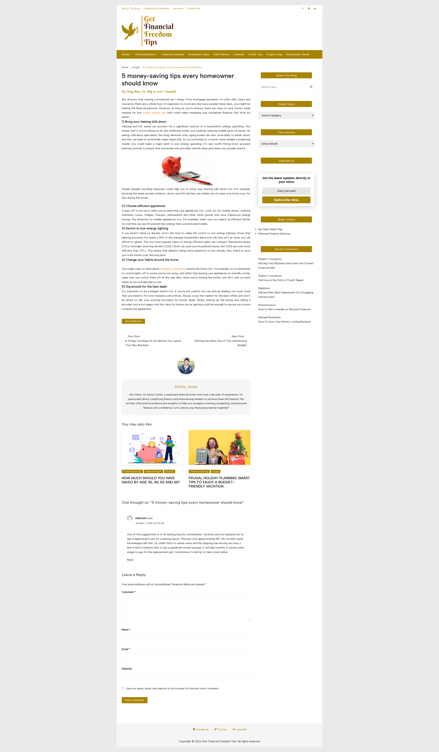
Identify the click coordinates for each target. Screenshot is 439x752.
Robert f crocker (268, 259)
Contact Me (193, 8)
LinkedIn (240, 729)
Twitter (222, 729)
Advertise (178, 8)
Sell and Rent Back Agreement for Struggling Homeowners (285, 295)
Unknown (140, 518)
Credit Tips (255, 54)
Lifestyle (238, 54)
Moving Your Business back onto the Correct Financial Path (286, 265)
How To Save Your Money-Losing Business (284, 321)
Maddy (262, 288)
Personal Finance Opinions (274, 233)
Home (125, 54)
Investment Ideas (198, 54)
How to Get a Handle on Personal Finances (284, 309)
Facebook (202, 729)
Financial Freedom (172, 54)
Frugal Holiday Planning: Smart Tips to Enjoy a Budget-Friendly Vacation (219, 482)
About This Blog (131, 8)
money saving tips (154, 112)
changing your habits (173, 268)
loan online (221, 552)
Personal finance (145, 54)
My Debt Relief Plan (270, 229)
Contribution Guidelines (156, 8)
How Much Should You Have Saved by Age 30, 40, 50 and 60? (151, 480)
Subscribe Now (286, 200)
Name (126, 629)
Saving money (133, 321)
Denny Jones (134, 91)
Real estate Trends (297, 54)
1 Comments (169, 91)
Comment (129, 592)
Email (126, 649)
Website (127, 668)
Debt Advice (221, 54)
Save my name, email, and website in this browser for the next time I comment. (172, 688)
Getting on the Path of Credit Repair (281, 280)
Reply (130, 559)
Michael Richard (268, 317)
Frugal (215, 471)
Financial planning (132, 471)
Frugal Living (274, 54)
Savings (170, 471)
